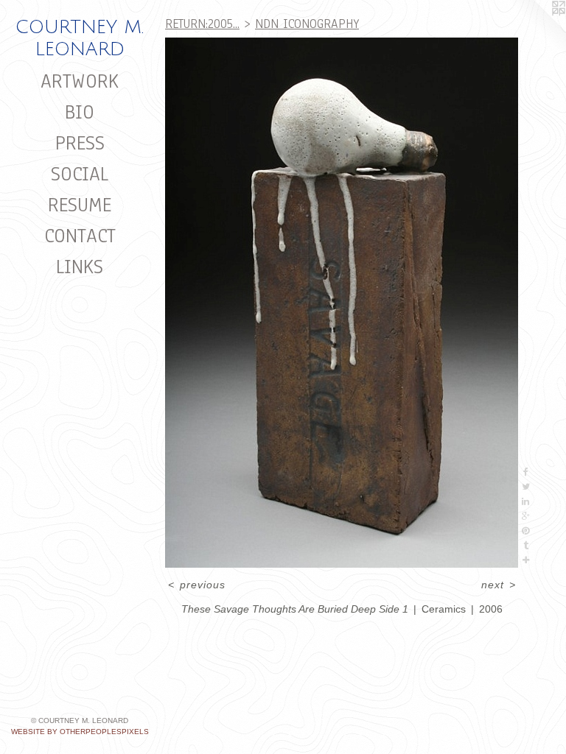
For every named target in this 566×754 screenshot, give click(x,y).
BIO (79, 112)
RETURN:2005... (202, 23)
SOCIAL (79, 174)
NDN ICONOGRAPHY (307, 23)
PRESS (80, 143)
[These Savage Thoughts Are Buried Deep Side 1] (341, 303)
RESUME (79, 204)
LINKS (79, 266)
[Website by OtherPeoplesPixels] (536, 29)
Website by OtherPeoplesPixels (80, 731)
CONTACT (80, 235)
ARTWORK (80, 81)
